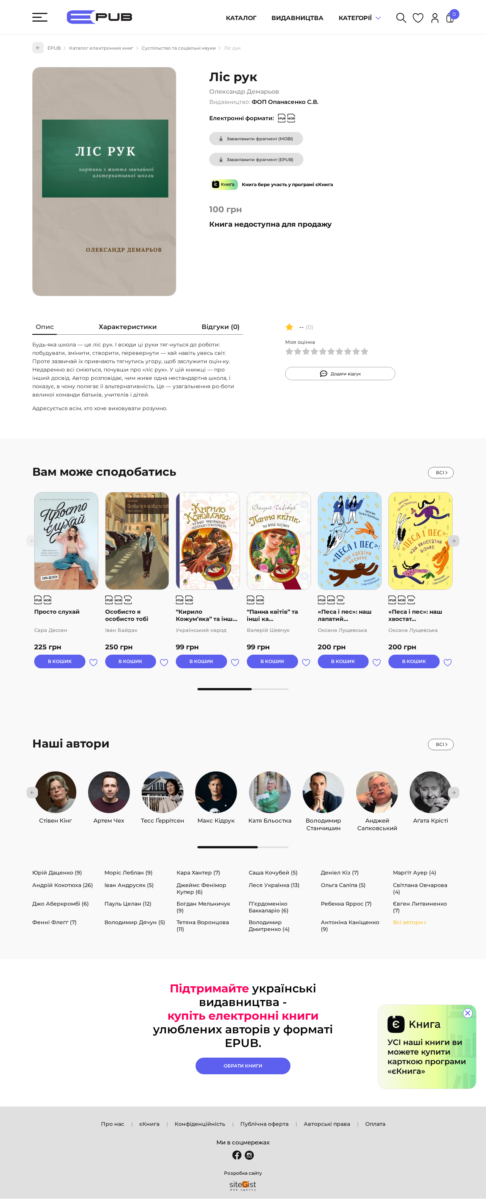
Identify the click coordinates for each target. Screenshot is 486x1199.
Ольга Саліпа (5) (343, 885)
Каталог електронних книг (101, 48)
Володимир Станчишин (323, 819)
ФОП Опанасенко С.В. (285, 101)
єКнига (149, 1124)
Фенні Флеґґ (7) (54, 922)
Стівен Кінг (55, 819)
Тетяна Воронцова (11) (203, 926)
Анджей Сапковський (377, 819)
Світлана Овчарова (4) (420, 888)
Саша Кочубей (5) (273, 872)
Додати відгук (346, 373)
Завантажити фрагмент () (260, 138)
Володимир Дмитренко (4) (269, 926)
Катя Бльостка (270, 819)
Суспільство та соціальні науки (179, 48)
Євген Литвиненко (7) (420, 907)
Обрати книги (243, 1066)
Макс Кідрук (216, 819)
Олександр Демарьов (244, 91)
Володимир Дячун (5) (134, 922)
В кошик (60, 661)
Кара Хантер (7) (198, 872)
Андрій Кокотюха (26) (62, 885)
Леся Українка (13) (274, 885)
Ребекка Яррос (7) (346, 903)
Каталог (241, 18)
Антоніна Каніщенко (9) (350, 926)
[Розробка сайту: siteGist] (243, 1186)
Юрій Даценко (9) (57, 872)
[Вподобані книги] (418, 19)
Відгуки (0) (221, 327)
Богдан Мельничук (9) (203, 907)
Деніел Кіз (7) (340, 872)
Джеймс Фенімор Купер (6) (201, 888)
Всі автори (408, 922)
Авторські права (327, 1124)
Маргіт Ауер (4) (414, 872)
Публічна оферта (264, 1124)
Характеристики (128, 327)
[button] (453, 541)
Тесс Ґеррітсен (162, 819)
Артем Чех (108, 819)
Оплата (375, 1124)
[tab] (44, 328)
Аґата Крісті (430, 819)
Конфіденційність (200, 1124)
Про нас (112, 1124)
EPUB (54, 48)
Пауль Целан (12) (127, 903)
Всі (440, 472)
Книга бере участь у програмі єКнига (287, 184)
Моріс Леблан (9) (128, 872)
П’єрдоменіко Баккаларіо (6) (269, 907)
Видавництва (297, 18)
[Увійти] (434, 19)
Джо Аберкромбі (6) (60, 903)
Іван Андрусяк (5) (129, 885)
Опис (45, 327)
